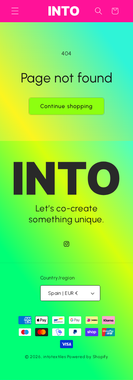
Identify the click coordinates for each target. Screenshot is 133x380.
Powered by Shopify (87, 356)
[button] (15, 11)
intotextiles (54, 356)
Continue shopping (66, 106)
